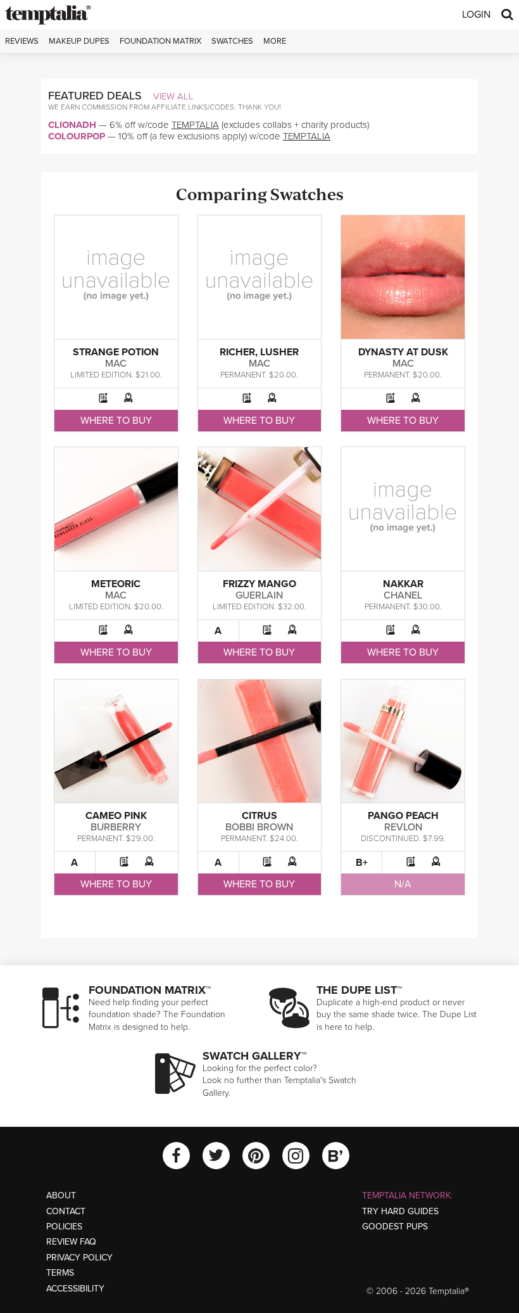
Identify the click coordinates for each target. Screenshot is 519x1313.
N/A (402, 884)
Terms (60, 1272)
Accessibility (75, 1288)
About (61, 1195)
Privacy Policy (79, 1257)
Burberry (116, 827)
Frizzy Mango (259, 584)
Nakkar (403, 584)
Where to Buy (116, 420)
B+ (362, 862)
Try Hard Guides (400, 1211)
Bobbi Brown (259, 827)
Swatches (232, 41)
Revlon (403, 827)
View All (173, 96)
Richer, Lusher (259, 352)
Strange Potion (116, 352)
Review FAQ (71, 1241)
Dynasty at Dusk (403, 352)
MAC (116, 363)
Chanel (403, 595)
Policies (64, 1226)
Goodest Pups (395, 1226)
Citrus (259, 815)
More (274, 41)
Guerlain (259, 595)
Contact (65, 1211)
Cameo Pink (116, 815)
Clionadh (72, 124)
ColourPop (76, 136)
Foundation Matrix (160, 41)
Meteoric (116, 584)
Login (476, 14)
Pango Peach (403, 815)
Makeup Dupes (79, 41)
